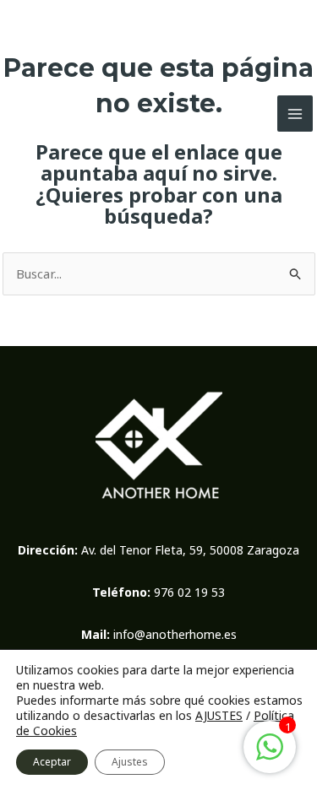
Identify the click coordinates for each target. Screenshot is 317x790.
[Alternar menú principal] (295, 113)
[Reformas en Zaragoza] (34, 113)
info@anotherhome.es (175, 634)
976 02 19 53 (189, 592)
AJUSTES (219, 715)
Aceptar (52, 762)
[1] (269, 755)
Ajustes (130, 762)
